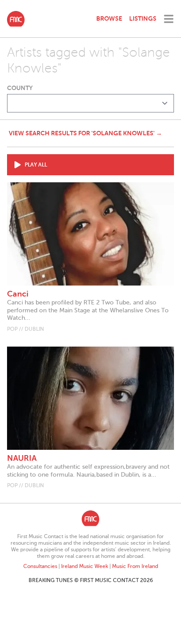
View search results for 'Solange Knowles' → (85, 133)
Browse (109, 18)
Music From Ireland (135, 566)
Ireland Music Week (84, 566)
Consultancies (40, 566)
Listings (142, 18)
